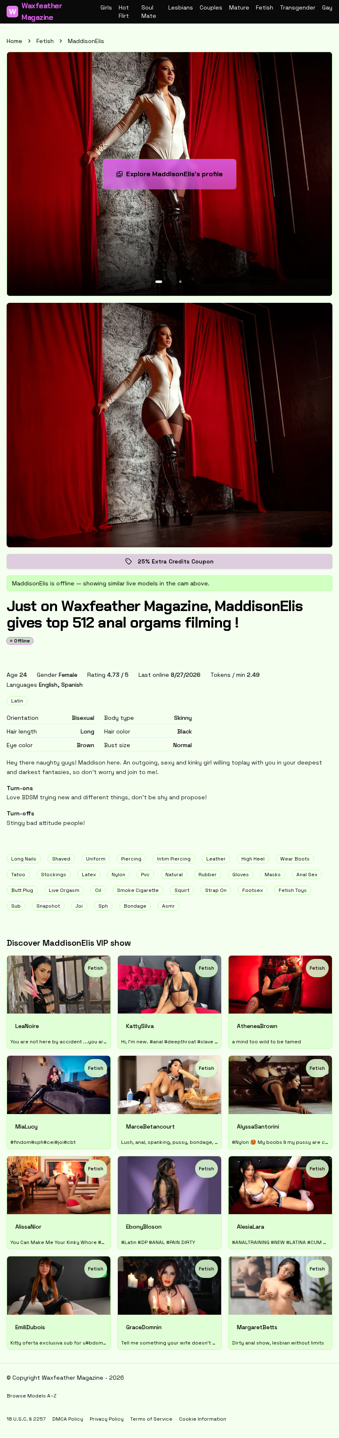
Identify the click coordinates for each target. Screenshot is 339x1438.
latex (89, 874)
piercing (131, 859)
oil (98, 890)
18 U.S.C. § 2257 (26, 1419)
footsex (252, 890)
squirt (181, 890)
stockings (53, 874)
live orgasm (64, 890)
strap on (216, 890)
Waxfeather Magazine (35, 11)
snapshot (48, 906)
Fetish (264, 7)
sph (103, 906)
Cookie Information (202, 1419)
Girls (106, 7)
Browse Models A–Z (32, 1395)
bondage (135, 906)
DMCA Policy (67, 1419)
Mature (239, 7)
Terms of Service (151, 1419)
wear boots (295, 859)
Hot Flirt (124, 11)
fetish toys (293, 890)
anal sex (307, 874)
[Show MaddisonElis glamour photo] (180, 282)
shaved (61, 859)
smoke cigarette (138, 890)
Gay (327, 7)
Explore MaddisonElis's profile (178, 176)
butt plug (22, 890)
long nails (23, 859)
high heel (253, 859)
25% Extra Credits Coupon (181, 563)
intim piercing (174, 859)
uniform (95, 859)
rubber (207, 874)
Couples (211, 7)
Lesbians (180, 7)
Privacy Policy (107, 1419)
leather (216, 859)
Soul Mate (148, 11)
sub (16, 906)
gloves (240, 874)
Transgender (297, 7)
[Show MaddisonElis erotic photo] (159, 282)
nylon (118, 874)
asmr (168, 906)
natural (174, 874)
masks (273, 874)
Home (14, 41)
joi (79, 906)
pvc (145, 874)
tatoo (18, 874)
